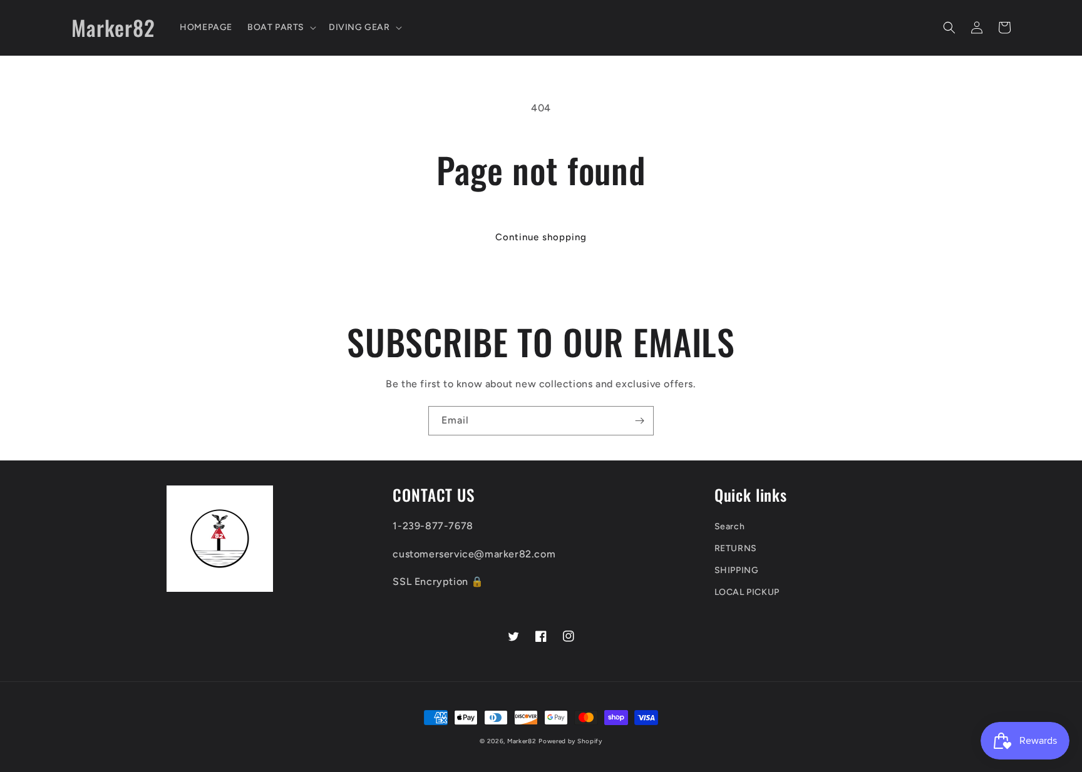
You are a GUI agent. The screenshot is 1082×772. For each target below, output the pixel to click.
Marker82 (522, 741)
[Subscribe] (639, 420)
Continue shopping (541, 237)
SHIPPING (736, 570)
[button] (280, 27)
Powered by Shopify (570, 741)
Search (729, 526)
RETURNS (735, 548)
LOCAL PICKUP (747, 592)
